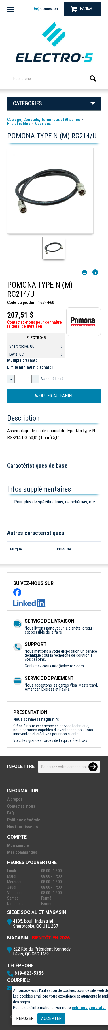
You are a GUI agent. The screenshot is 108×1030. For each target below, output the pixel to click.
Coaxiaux (43, 123)
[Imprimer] (84, 272)
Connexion (49, 8)
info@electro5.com (68, 666)
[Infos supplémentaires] (95, 272)
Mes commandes (22, 852)
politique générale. (89, 1007)
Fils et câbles (18, 123)
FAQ (10, 813)
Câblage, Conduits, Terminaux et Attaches (43, 119)
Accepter (51, 1018)
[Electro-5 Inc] (54, 64)
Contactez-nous (21, 806)
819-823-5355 (29, 973)
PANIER (86, 8)
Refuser (24, 1018)
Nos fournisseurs (22, 826)
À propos (14, 799)
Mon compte (18, 845)
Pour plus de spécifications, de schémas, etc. (55, 502)
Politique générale (23, 820)
